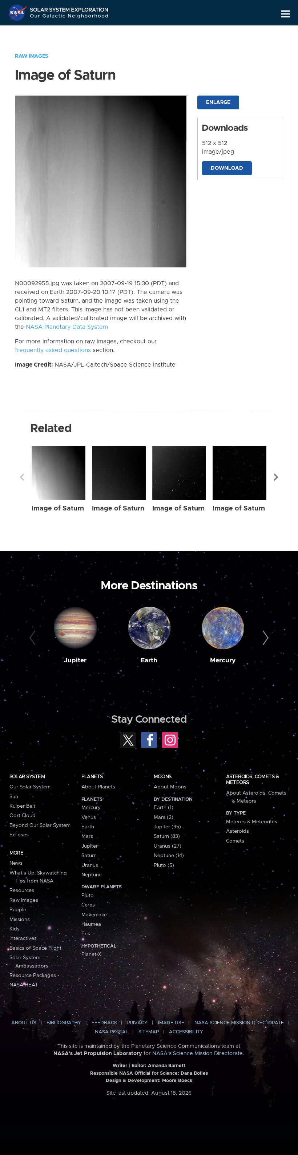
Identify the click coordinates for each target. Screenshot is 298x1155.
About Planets (98, 786)
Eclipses (19, 834)
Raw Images (31, 56)
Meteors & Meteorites (251, 821)
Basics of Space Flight (35, 948)
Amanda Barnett (166, 1065)
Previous (21, 477)
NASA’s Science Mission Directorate (197, 1053)
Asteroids (237, 831)
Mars (87, 836)
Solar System (27, 776)
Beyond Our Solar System (40, 825)
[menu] (285, 14)
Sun (13, 796)
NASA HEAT (23, 985)
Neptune (91, 874)
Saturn (89, 855)
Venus (88, 817)
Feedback (104, 1023)
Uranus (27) (167, 846)
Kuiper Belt (22, 806)
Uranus (89, 865)
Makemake (94, 914)
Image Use (171, 1023)
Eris (85, 933)
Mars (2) (163, 817)
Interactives (23, 938)
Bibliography (64, 1023)
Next (276, 477)
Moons (163, 776)
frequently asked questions (53, 350)
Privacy (137, 1023)
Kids (14, 929)
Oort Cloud (22, 815)
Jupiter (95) (167, 826)
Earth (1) (163, 807)
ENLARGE (218, 102)
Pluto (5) (164, 865)
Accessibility (186, 1032)
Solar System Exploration (69, 8)
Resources (21, 890)
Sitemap (148, 1032)
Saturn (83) (167, 836)
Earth (149, 660)
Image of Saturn (58, 508)
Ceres (88, 905)
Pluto (87, 895)
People (17, 909)
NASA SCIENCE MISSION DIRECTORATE (239, 1023)
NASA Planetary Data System (67, 327)
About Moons (170, 786)
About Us (23, 1023)
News (16, 863)
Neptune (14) (169, 855)
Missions (19, 919)
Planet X (91, 954)
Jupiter (75, 660)
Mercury (223, 660)
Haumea (91, 924)
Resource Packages (32, 975)
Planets (92, 776)
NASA (18, 13)
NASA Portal (111, 1032)
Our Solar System (30, 786)
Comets (235, 841)
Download (227, 168)
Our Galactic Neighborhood (69, 17)
